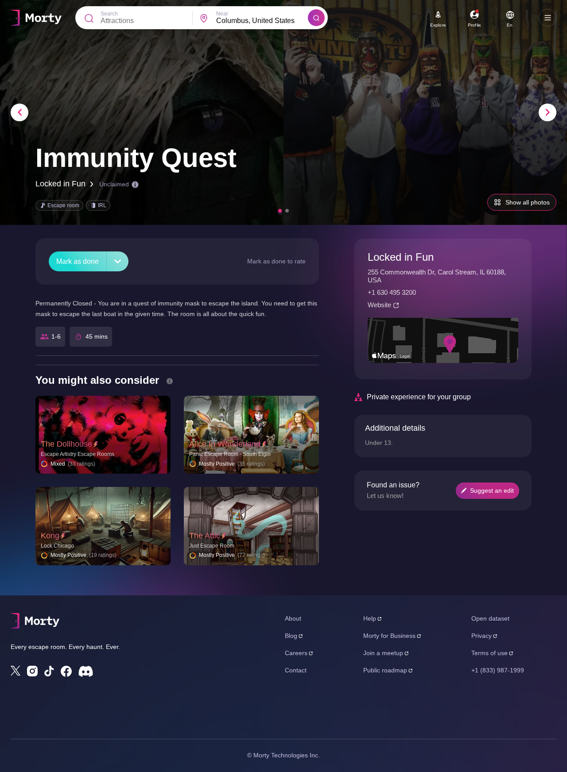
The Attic (204, 535)
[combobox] (262, 21)
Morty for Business (389, 635)
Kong (50, 535)
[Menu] (547, 18)
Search (109, 14)
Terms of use (489, 652)
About (293, 618)
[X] (15, 671)
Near (222, 14)
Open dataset (490, 618)
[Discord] (85, 671)
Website (379, 305)
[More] (117, 261)
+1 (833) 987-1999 (497, 670)
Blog (291, 635)
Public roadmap (385, 670)
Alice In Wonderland (224, 444)
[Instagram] (32, 671)
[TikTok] (49, 671)
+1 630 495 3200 (392, 292)
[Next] (547, 112)
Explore (438, 25)
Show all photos (527, 202)
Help (369, 618)
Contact (296, 670)
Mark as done (77, 261)
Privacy (481, 635)
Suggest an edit (492, 490)
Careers (296, 652)
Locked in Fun (60, 183)
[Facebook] (66, 671)
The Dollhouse (66, 444)
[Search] (316, 17)
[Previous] (19, 112)
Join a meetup (383, 652)
